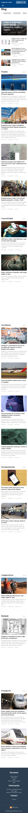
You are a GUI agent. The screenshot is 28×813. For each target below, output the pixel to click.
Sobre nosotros (14, 776)
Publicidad (14, 778)
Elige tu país (15, 807)
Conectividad (12, 13)
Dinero (20, 13)
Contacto (14, 799)
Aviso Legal (14, 791)
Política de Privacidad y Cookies (14, 792)
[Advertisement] (14, 307)
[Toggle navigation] (2, 5)
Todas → (25, 72)
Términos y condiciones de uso (14, 789)
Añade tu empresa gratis (14, 781)
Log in (14, 779)
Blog (14, 782)
